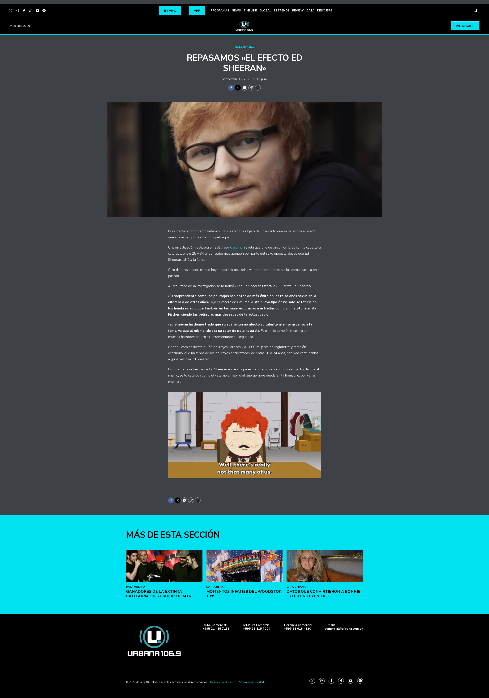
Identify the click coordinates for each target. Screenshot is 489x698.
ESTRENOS (282, 10)
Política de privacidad (251, 682)
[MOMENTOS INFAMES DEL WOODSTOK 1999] (244, 566)
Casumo (236, 247)
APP (197, 11)
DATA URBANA (244, 47)
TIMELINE (250, 10)
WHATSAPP (465, 26)
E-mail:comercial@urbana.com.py (344, 627)
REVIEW (298, 10)
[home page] (244, 26)
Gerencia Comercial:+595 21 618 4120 (298, 627)
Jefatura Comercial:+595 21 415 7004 (257, 627)
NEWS (236, 10)
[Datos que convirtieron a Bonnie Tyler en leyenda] (325, 566)
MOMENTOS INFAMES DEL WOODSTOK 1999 (244, 594)
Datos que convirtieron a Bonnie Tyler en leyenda (323, 594)
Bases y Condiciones (222, 682)
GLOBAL (265, 10)
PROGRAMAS (219, 10)
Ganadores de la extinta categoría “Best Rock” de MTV (158, 594)
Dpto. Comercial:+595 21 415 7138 (216, 627)
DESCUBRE (324, 10)
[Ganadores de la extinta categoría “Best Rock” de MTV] (164, 566)
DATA (310, 10)
